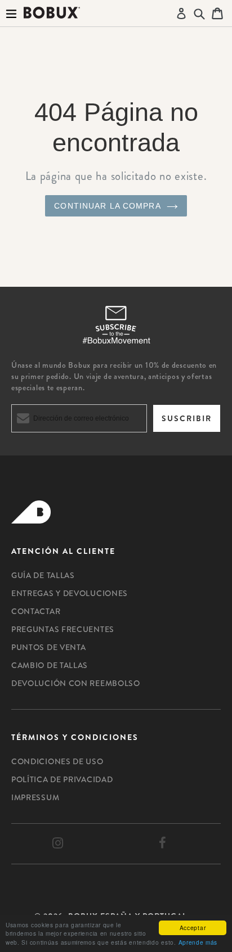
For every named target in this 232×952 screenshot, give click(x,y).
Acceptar (193, 927)
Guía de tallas (43, 575)
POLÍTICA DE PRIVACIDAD (62, 779)
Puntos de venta (48, 647)
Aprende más (198, 942)
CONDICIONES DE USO (57, 761)
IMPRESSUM (35, 797)
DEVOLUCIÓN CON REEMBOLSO (75, 683)
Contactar (35, 611)
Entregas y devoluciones (69, 593)
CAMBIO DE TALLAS (49, 665)
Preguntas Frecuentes (62, 629)
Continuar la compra (107, 205)
